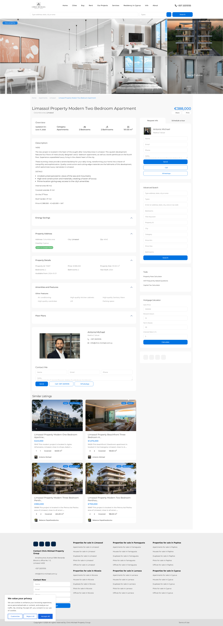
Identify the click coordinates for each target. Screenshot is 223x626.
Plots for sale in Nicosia (82, 588)
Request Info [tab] (152, 121)
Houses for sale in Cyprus (163, 580)
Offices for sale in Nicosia (83, 593)
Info (146, 5)
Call (61, 384)
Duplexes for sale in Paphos (164, 556)
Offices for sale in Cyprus (163, 593)
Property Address (43, 234)
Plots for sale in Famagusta (124, 560)
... (71, 447)
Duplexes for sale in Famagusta (125, 556)
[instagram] (163, 357)
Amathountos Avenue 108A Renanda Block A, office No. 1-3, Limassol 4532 (49, 560)
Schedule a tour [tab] (178, 121)
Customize (15, 616)
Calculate (165, 342)
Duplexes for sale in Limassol (85, 556)
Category (148, 234)
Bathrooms (149, 252)
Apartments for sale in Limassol (86, 547)
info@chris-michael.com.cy (101, 343)
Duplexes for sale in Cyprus (164, 584)
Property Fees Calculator (152, 276)
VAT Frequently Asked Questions (155, 281)
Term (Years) (147, 323)
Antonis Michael (96, 332)
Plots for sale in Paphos (162, 560)
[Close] (53, 596)
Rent (91, 5)
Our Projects (102, 5)
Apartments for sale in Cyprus (165, 575)
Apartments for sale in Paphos (165, 547)
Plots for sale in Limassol (83, 560)
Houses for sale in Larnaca (123, 580)
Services (115, 5)
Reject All (30, 616)
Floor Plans (40, 316)
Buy (82, 5)
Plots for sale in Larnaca (122, 588)
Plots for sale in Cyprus (162, 588)
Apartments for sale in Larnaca (125, 575)
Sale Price (147, 305)
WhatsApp (84, 384)
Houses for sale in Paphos (163, 551)
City (146, 228)
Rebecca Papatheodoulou (49, 520)
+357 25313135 (184, 5)
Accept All (45, 616)
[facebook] (145, 357)
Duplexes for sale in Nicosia (84, 584)
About (155, 5)
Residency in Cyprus (132, 5)
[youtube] (157, 357)
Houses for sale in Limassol (84, 551)
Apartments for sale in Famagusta (127, 547)
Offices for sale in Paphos (163, 565)
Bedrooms (149, 211)
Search (165, 258)
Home (65, 5)
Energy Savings (42, 218)
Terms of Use (184, 622)
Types (143, 14)
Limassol (53, 98)
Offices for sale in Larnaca (123, 593)
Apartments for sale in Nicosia (85, 575)
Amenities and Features (46, 287)
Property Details (43, 260)
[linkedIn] (151, 357)
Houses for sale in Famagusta (125, 551)
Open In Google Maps (44, 247)
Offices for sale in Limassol (84, 565)
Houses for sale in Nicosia (83, 580)
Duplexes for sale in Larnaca (124, 584)
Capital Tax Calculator (151, 285)
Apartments (43, 98)
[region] (30, 608)
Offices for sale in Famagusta (125, 565)
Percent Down (148, 314)
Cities (74, 5)
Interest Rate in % (149, 332)
